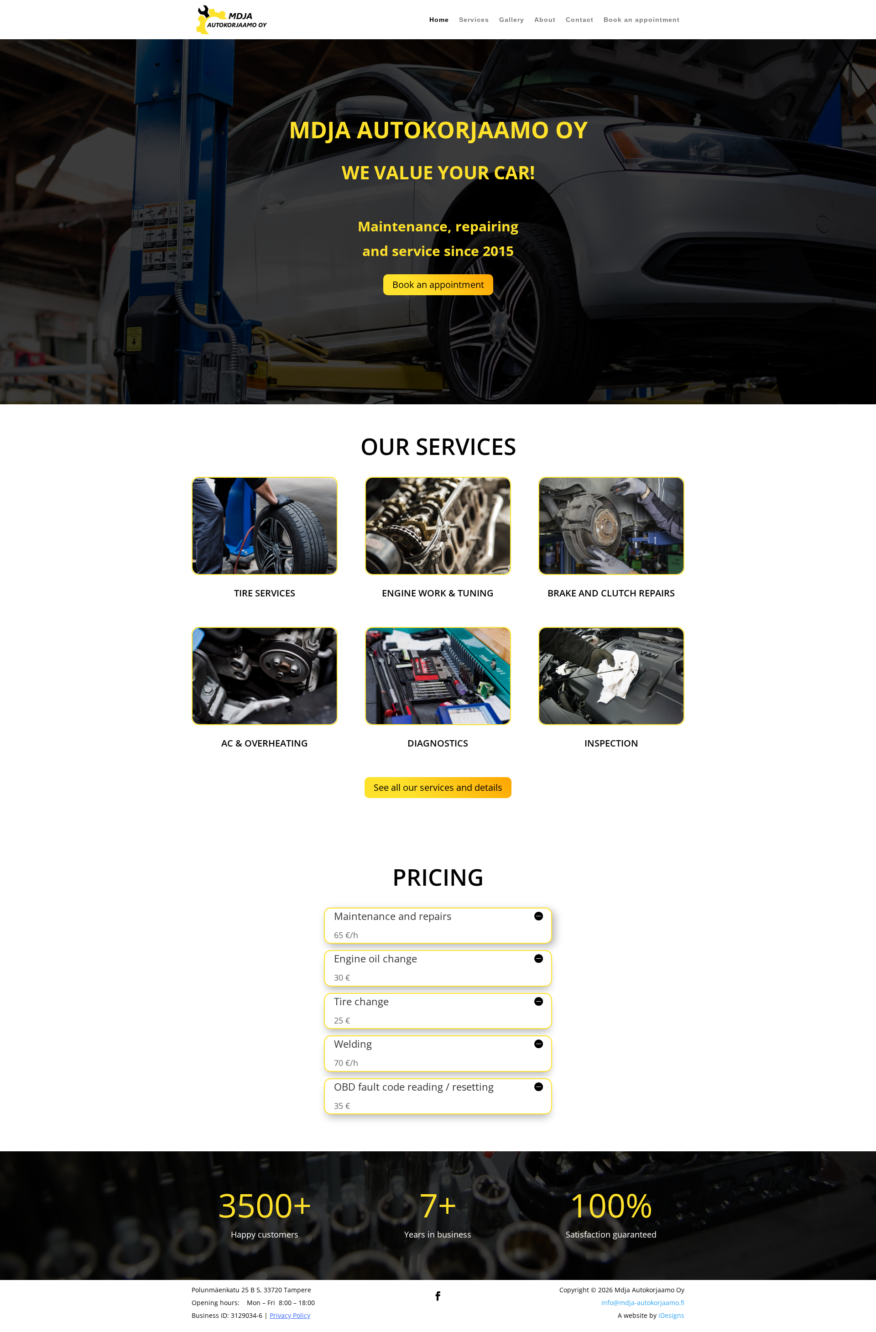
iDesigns (671, 1315)
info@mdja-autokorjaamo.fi (642, 1302)
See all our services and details (438, 787)
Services (474, 19)
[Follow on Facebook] (438, 1296)
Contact (580, 19)
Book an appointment (642, 19)
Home (439, 19)
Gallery (511, 19)
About (545, 19)
